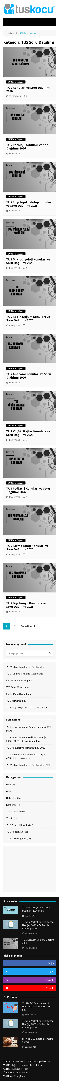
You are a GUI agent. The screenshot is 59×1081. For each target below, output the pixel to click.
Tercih (9, 818)
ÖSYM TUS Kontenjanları (20, 680)
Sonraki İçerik (28, 626)
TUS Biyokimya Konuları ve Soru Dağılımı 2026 (26, 605)
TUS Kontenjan (14, 831)
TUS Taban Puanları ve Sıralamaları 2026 (28, 765)
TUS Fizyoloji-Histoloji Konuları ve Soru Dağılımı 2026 (29, 204)
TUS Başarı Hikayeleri (18, 825)
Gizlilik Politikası (11, 1069)
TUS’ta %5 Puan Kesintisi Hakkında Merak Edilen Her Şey (37, 1006)
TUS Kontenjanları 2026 (38, 1061)
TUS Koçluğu (9, 1065)
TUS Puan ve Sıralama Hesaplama (24, 673)
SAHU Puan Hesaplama (19, 693)
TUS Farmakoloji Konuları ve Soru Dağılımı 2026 (27, 547)
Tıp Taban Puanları (13, 1061)
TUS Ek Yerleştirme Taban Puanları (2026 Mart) (28, 728)
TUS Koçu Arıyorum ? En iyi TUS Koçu (27, 707)
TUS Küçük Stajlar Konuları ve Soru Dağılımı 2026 (28, 433)
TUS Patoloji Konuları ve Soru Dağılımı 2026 (28, 146)
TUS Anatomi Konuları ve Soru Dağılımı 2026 (28, 375)
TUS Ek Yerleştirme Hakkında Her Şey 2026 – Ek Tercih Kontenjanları (27, 739)
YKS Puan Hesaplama (14, 1076)
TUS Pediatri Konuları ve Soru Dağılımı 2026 (28, 490)
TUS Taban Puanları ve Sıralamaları (25, 667)
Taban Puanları (14, 811)
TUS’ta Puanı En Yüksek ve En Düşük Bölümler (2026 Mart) (25, 756)
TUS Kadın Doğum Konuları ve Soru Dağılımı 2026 (28, 318)
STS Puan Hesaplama (17, 687)
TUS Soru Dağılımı (16, 82)
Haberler (11, 797)
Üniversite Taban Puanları (16, 1072)
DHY (8, 784)
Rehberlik (11, 804)
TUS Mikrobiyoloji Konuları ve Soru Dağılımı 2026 (28, 261)
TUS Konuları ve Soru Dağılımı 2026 (28, 89)
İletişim (39, 1065)
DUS (8, 791)
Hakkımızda (26, 1065)
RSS (26, 1069)
